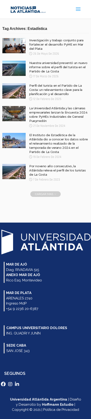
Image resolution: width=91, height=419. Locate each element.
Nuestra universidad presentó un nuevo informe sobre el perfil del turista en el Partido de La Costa (58, 67)
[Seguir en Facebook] (3, 384)
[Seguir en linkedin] (17, 384)
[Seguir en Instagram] (10, 384)
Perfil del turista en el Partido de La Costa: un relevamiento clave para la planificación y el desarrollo (55, 90)
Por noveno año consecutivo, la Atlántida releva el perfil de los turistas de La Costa (57, 170)
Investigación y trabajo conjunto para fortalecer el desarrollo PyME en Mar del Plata (56, 44)
